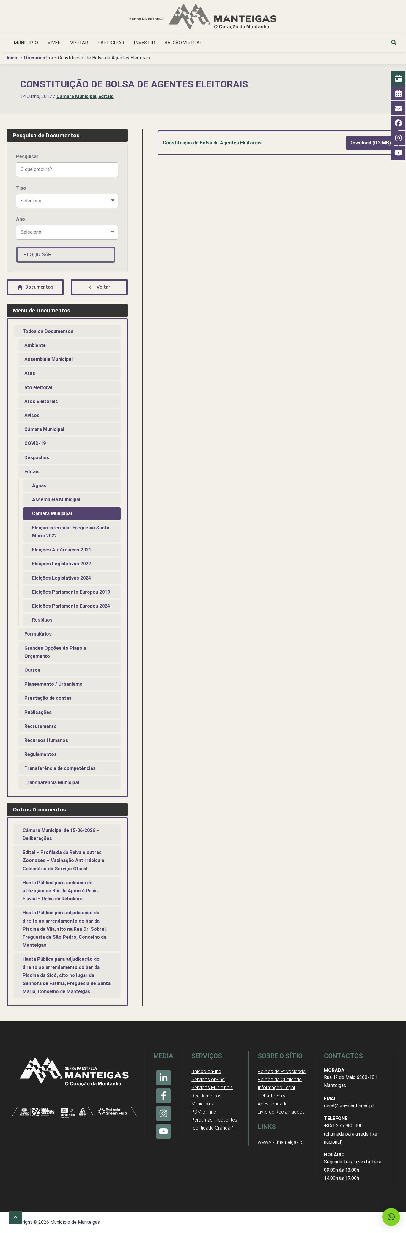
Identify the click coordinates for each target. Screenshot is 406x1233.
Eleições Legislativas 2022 (61, 564)
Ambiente (35, 345)
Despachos (36, 457)
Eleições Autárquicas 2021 (61, 550)
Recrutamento (40, 726)
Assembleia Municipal (48, 359)
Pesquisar (27, 156)
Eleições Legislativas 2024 (61, 578)
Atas (29, 373)
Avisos (32, 415)
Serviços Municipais (212, 1087)
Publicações (38, 712)
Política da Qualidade (280, 1079)
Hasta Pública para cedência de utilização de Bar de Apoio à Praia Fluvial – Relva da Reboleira (60, 891)
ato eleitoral (38, 387)
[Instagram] (163, 1113)
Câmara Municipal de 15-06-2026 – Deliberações (61, 834)
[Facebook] (163, 1095)
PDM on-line (203, 1112)
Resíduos (42, 620)
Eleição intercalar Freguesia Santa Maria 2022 (70, 532)
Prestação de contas (48, 698)
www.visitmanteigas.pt (281, 1142)
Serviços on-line (208, 1079)
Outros (32, 670)
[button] (394, 43)
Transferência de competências (60, 768)
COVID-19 (35, 443)
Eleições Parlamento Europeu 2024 (71, 606)
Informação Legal (276, 1087)
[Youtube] (163, 1131)
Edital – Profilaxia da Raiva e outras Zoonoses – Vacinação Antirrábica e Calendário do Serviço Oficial (63, 860)
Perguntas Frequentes (214, 1120)
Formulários (38, 634)
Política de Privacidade (282, 1071)
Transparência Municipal (51, 782)
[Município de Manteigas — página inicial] (203, 17)
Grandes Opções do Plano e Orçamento (55, 652)
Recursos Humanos (46, 740)
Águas (39, 485)
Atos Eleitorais (41, 401)
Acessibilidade (273, 1104)
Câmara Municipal (76, 96)
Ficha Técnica (272, 1096)
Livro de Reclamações (281, 1112)
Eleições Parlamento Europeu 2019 (71, 592)
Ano (20, 219)
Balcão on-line (206, 1071)
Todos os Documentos (48, 331)
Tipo (21, 188)
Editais (106, 96)
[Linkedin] (163, 1077)
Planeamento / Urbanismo (53, 684)
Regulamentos (40, 754)
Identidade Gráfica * (212, 1128)
